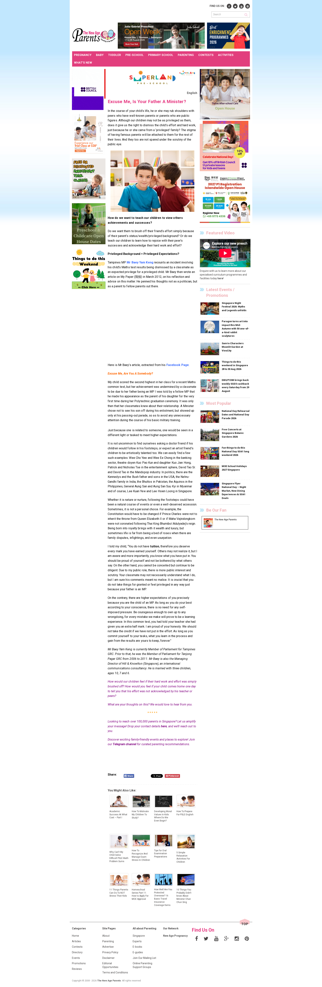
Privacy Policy (110, 952)
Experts (137, 941)
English (192, 93)
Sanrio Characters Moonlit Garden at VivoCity (233, 347)
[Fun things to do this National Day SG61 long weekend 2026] (210, 453)
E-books (137, 946)
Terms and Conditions (115, 972)
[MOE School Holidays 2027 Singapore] (210, 471)
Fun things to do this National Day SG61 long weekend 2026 (235, 451)
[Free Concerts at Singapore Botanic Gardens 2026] (210, 434)
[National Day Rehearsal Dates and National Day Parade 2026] (210, 416)
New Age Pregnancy (175, 935)
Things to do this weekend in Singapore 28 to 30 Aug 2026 (235, 365)
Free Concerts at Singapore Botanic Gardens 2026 (233, 433)
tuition (154, 546)
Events (76, 957)
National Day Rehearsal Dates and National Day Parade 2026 (236, 415)
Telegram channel (124, 744)
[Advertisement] (140, 10)
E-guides (138, 952)
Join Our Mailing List (144, 957)
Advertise (108, 946)
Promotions (79, 963)
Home (75, 935)
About (106, 935)
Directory (77, 952)
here (164, 726)
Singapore (139, 935)
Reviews (77, 968)
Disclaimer (108, 957)
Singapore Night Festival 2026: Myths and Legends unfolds (234, 307)
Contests (77, 946)
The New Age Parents (109, 980)
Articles (76, 941)
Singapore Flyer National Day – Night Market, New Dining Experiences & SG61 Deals (234, 490)
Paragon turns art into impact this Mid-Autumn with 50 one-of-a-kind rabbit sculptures (235, 328)
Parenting (108, 941)
